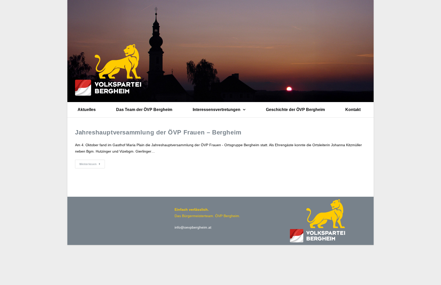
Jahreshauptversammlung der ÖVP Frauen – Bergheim (158, 132)
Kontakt (353, 109)
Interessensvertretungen (216, 109)
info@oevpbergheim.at (193, 227)
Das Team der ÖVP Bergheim (144, 109)
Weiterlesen (92, 163)
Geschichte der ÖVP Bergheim (295, 109)
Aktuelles (87, 109)
